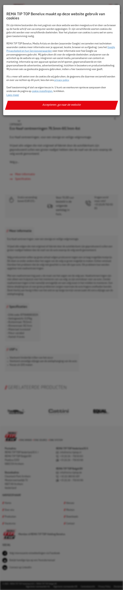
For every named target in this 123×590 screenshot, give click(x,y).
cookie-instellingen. (42, 91)
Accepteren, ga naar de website (61, 105)
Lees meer (12, 95)
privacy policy (61, 80)
